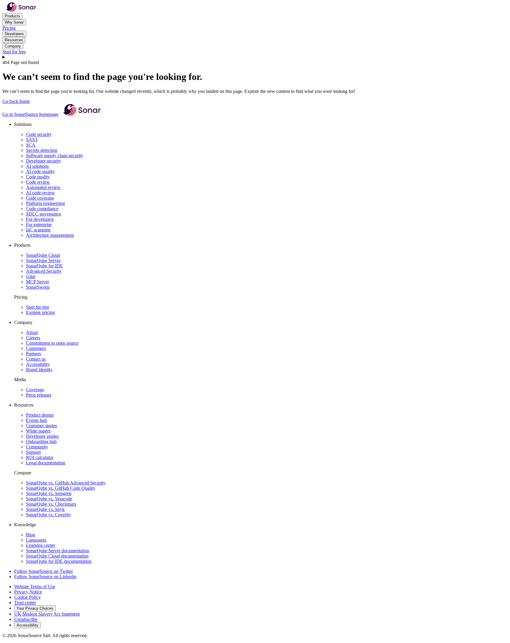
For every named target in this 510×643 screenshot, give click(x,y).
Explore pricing (40, 312)
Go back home (16, 101)
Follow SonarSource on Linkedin (45, 576)
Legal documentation (45, 462)
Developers (14, 34)
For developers (40, 219)
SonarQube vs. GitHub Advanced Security (66, 482)
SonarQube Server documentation (57, 550)
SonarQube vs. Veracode (49, 498)
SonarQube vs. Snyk (45, 509)
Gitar (30, 276)
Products (12, 16)
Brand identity (39, 369)
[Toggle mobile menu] (255, 57)
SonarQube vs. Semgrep (48, 493)
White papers (38, 430)
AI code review (40, 192)
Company (13, 46)
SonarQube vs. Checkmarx (51, 503)
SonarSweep (38, 287)
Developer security (43, 160)
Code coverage (40, 197)
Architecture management (50, 235)
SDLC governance (43, 213)
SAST (32, 139)
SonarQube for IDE (44, 265)
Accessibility (38, 364)
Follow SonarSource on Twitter (43, 571)
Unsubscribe (25, 619)
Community (37, 446)
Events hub (36, 420)
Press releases (38, 394)
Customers (36, 348)
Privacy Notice (28, 591)
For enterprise (39, 224)
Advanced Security (44, 271)
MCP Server (37, 281)
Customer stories (41, 425)
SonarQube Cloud (43, 255)
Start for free (14, 51)
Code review (38, 182)
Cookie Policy (27, 597)
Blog (30, 534)
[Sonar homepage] (21, 10)
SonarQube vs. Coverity (48, 514)
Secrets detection (41, 150)
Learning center (40, 545)
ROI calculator (39, 457)
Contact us (36, 358)
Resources (14, 40)
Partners (33, 353)
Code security (39, 134)
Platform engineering (45, 203)
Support (33, 452)
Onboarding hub (41, 441)
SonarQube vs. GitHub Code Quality (60, 488)
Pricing (9, 27)
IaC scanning (38, 229)
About (32, 332)
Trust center (25, 602)
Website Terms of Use (34, 586)
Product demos (40, 414)
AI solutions (37, 166)
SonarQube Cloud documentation (57, 555)
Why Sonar (14, 22)
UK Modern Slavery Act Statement (47, 613)
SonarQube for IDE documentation (58, 561)
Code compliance (42, 208)
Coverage (35, 389)
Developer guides (42, 436)
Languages (36, 539)
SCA (30, 144)
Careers (33, 337)
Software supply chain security (54, 155)
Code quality (38, 176)
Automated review (43, 187)
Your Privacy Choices (35, 608)
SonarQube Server (43, 260)
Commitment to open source (52, 343)
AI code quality (40, 171)
